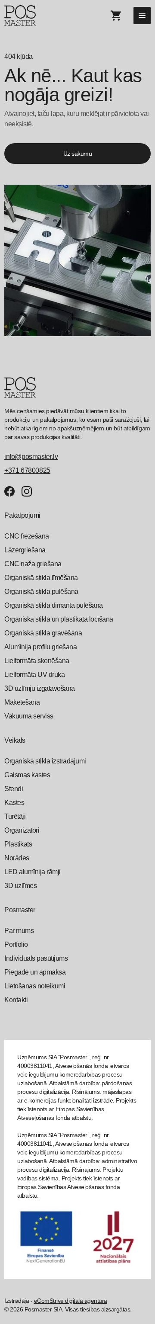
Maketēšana (22, 702)
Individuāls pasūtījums (36, 958)
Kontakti (16, 999)
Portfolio (16, 944)
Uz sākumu (77, 153)
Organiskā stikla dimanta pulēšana (53, 605)
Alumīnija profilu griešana (40, 647)
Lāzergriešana (25, 550)
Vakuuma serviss (28, 716)
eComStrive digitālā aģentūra (70, 1300)
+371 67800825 (27, 470)
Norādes (16, 858)
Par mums (19, 930)
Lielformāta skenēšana (36, 660)
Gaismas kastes (27, 775)
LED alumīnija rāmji (32, 871)
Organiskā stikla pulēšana (41, 591)
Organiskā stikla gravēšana (43, 633)
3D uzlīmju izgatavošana (39, 688)
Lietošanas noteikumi (34, 986)
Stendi (13, 788)
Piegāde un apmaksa (34, 972)
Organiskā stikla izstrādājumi (45, 761)
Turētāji (14, 816)
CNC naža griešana (33, 563)
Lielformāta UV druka (34, 674)
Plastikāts (18, 844)
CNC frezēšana (26, 536)
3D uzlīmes (20, 885)
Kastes (14, 802)
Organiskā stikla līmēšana (41, 577)
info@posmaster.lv (31, 456)
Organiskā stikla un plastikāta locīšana (58, 619)
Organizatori (21, 830)
